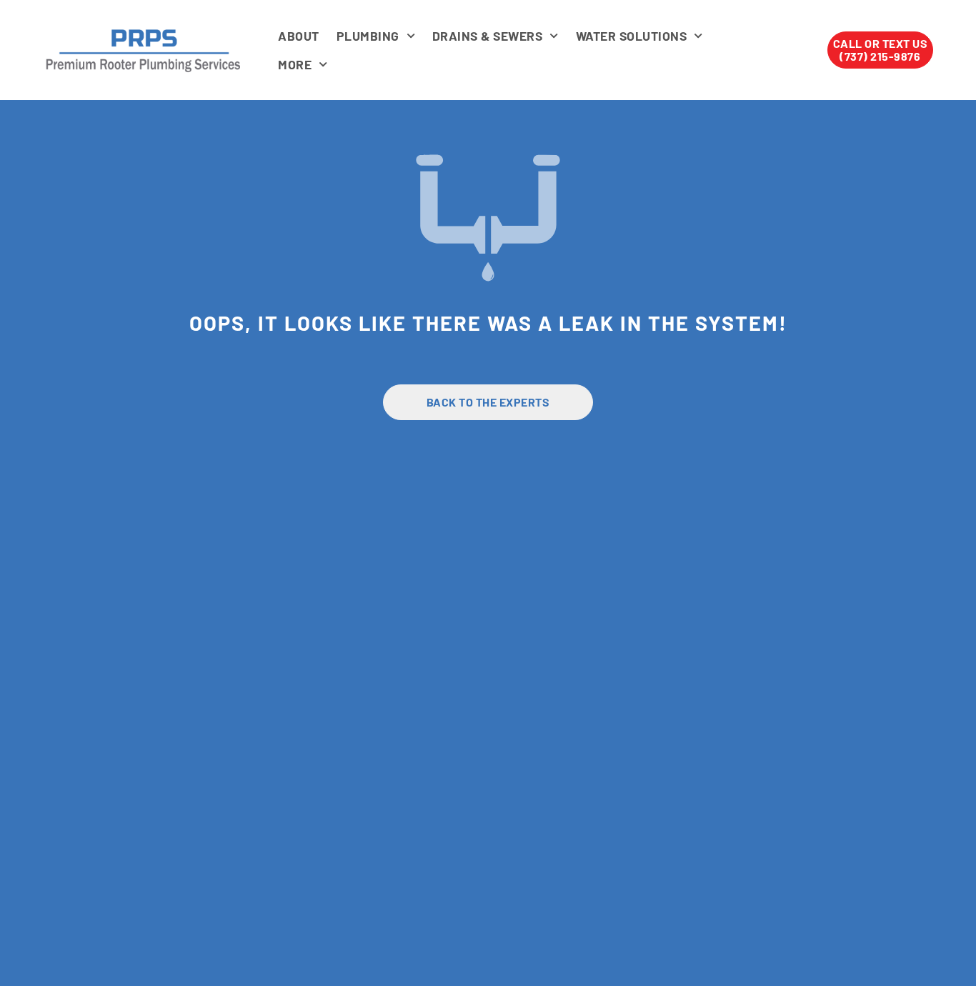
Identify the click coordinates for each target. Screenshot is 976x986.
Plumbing (368, 36)
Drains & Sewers (487, 36)
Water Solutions (631, 36)
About (298, 36)
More (295, 64)
